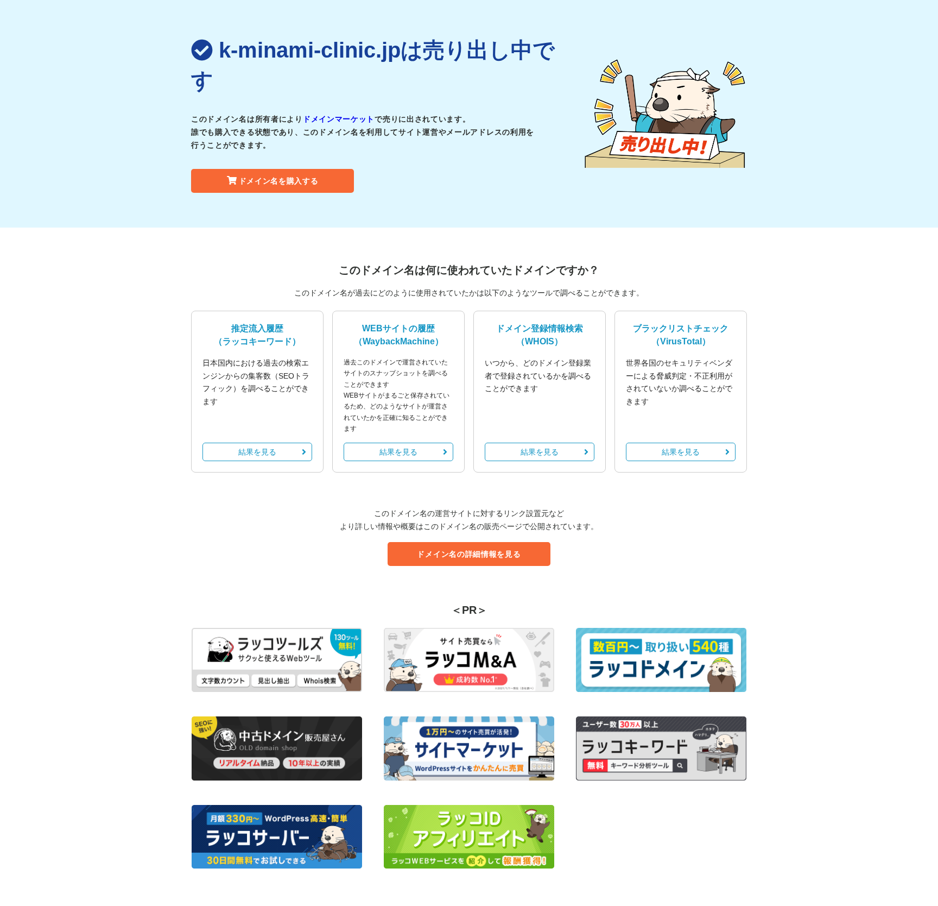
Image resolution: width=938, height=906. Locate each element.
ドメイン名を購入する (279, 181)
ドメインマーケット (339, 119)
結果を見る (257, 452)
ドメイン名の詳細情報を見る (469, 554)
